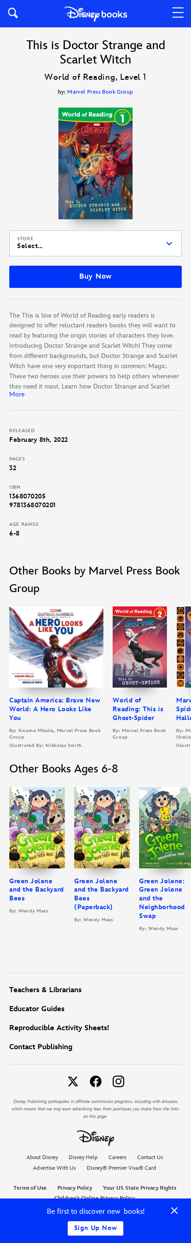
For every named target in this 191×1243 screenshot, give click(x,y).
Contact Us (150, 1157)
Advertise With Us (54, 1168)
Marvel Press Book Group (100, 92)
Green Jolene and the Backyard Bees (36, 890)
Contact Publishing (40, 1047)
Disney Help (83, 1157)
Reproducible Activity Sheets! (59, 1028)
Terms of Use (30, 1188)
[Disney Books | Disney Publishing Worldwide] (95, 14)
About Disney (42, 1157)
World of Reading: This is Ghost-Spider (138, 709)
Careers (117, 1157)
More (17, 394)
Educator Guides (36, 1009)
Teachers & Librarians (45, 990)
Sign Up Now (95, 1228)
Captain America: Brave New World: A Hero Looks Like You (55, 709)
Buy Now (95, 276)
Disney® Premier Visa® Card (121, 1168)
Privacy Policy (74, 1188)
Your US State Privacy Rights (139, 1188)
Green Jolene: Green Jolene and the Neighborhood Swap (162, 898)
